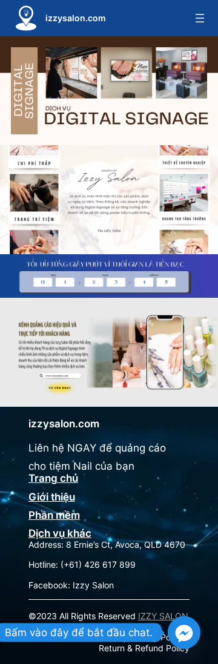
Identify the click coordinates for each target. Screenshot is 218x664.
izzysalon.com (75, 18)
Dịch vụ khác (59, 533)
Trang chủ (53, 478)
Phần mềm (54, 515)
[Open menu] (200, 18)
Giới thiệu (51, 497)
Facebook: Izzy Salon (71, 585)
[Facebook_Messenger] (184, 632)
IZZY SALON (163, 616)
